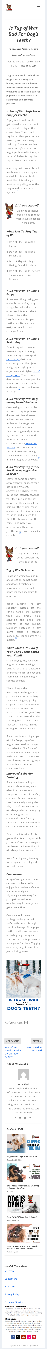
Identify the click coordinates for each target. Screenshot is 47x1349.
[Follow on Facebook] (13, 1337)
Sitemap (9, 1271)
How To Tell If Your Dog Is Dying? (22, 1217)
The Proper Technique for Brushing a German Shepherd (23, 1186)
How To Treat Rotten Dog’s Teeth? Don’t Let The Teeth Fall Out (22, 1247)
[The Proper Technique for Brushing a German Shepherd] (23, 1173)
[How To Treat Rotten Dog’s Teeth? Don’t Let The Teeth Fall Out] (23, 1233)
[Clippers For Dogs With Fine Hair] (23, 1143)
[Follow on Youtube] (23, 1337)
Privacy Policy (12, 1294)
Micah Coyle (26, 61)
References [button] (13, 1022)
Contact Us (10, 1278)
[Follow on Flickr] (29, 1337)
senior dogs (13, 359)
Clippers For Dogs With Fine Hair (22, 1156)
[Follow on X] (18, 1337)
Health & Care (29, 65)
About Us (9, 1286)
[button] (17, 192)
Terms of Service (13, 1302)
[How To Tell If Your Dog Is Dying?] (23, 1204)
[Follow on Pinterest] (34, 1337)
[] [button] (26, 1022)
